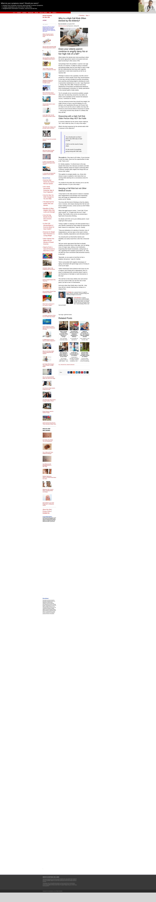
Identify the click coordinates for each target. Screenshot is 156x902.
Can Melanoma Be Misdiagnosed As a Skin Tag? (47, 465)
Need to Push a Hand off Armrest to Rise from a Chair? (49, 248)
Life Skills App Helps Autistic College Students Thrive (49, 400)
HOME (44, 20)
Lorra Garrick (77, 297)
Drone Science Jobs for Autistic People (48, 412)
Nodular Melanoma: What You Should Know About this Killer (49, 477)
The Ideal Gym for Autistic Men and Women (48, 203)
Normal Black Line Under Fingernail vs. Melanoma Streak (48, 504)
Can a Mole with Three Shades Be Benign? (48, 453)
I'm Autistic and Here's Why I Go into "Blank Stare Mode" (49, 316)
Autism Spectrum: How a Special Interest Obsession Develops (49, 328)
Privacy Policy (47, 511)
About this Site (47, 509)
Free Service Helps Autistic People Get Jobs (49, 389)
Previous (81, 15)
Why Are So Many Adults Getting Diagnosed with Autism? (48, 352)
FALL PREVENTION (62, 364)
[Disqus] (74, 390)
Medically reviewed (62, 25)
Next (87, 15)
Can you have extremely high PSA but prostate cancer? (49, 47)
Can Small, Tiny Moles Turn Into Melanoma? (48, 440)
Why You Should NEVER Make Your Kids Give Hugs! (49, 378)
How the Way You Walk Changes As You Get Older (48, 196)
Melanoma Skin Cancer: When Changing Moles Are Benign (48, 490)
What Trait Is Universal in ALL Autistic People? (48, 304)
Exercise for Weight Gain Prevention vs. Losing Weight (49, 233)
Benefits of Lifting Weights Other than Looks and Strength (49, 210)
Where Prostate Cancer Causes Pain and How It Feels (48, 35)
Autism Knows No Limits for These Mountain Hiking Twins (49, 423)
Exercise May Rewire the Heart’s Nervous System (48, 181)
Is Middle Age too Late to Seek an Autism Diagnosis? (49, 340)
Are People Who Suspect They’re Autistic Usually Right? (48, 365)
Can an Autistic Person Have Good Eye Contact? (49, 292)
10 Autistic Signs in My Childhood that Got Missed (49, 269)
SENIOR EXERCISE (70, 364)
